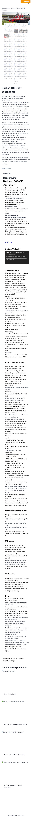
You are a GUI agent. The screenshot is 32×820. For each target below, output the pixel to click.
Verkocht (9, 168)
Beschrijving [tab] (6, 173)
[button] (28, 14)
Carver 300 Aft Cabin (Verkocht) (14, 755)
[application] (17, 257)
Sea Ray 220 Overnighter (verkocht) (15, 724)
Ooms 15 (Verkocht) (10, 694)
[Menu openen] (28, 3)
